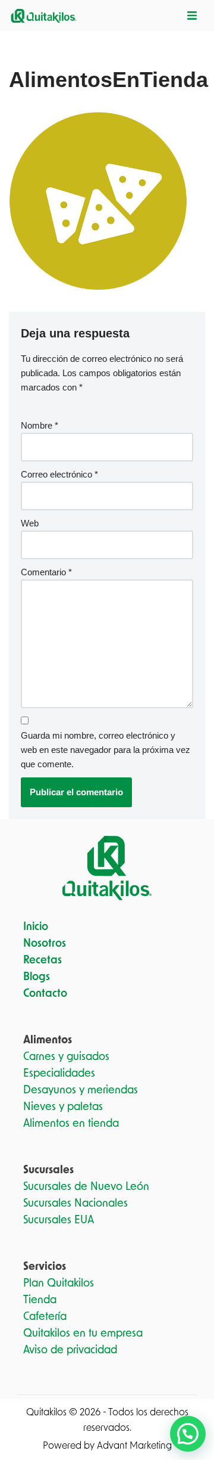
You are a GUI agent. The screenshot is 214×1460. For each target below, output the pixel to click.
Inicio (35, 927)
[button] (188, 1434)
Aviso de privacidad (70, 1350)
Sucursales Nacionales (75, 1203)
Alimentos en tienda (71, 1123)
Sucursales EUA (58, 1220)
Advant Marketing (134, 1445)
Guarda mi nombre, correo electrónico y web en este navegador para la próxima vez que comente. (105, 749)
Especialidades (59, 1073)
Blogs (36, 977)
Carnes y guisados (66, 1057)
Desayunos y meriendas (80, 1090)
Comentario (46, 572)
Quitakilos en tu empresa (83, 1333)
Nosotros (44, 943)
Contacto (45, 993)
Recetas (42, 960)
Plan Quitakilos (58, 1283)
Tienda (39, 1300)
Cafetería (45, 1317)
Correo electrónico (59, 474)
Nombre (39, 425)
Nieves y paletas (63, 1107)
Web (30, 523)
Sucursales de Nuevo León (86, 1187)
